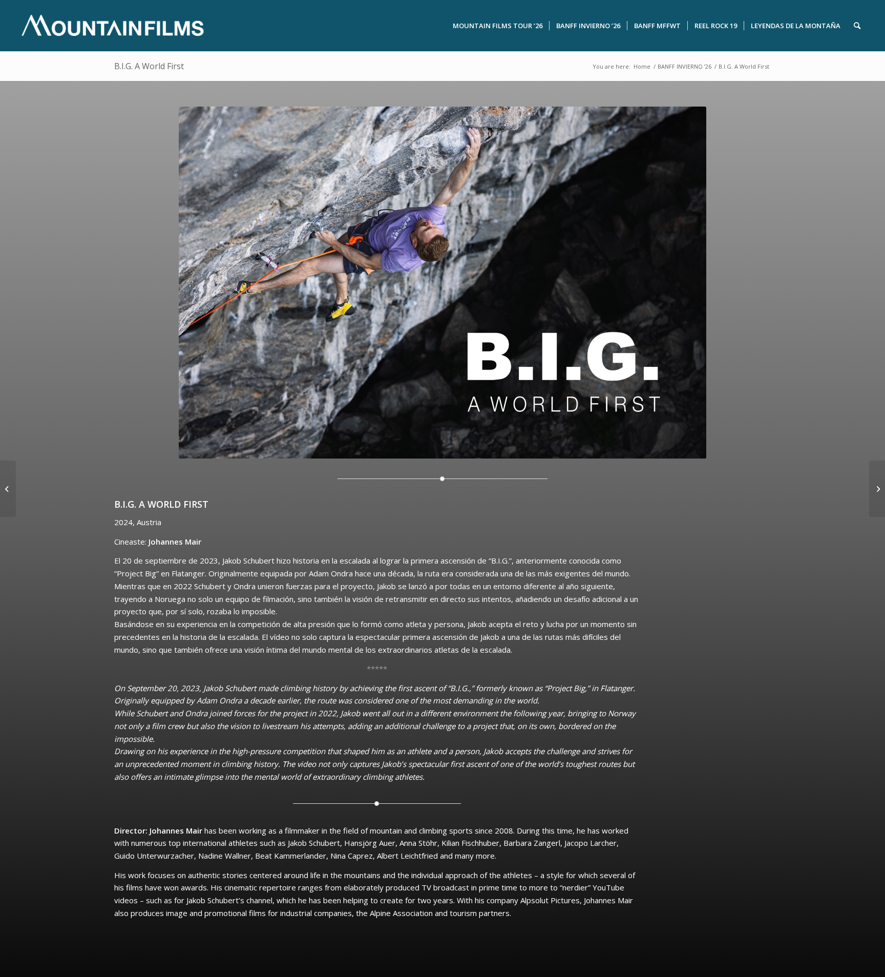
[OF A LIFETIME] (8, 489)
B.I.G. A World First (149, 66)
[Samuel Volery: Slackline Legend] (877, 489)
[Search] (857, 25)
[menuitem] (497, 25)
